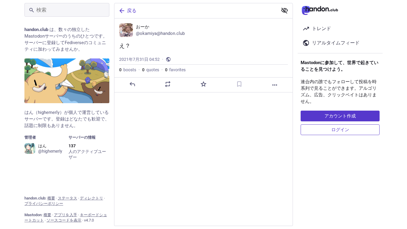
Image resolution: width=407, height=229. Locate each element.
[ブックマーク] (239, 84)
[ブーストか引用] (167, 84)
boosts (127, 69)
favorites (175, 69)
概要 (51, 198)
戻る (131, 10)
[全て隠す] (284, 10)
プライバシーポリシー (43, 203)
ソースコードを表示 (63, 220)
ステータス (67, 198)
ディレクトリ (91, 198)
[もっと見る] (274, 85)
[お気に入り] (203, 84)
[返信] (132, 84)
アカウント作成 (340, 116)
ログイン (340, 129)
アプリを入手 (65, 215)
